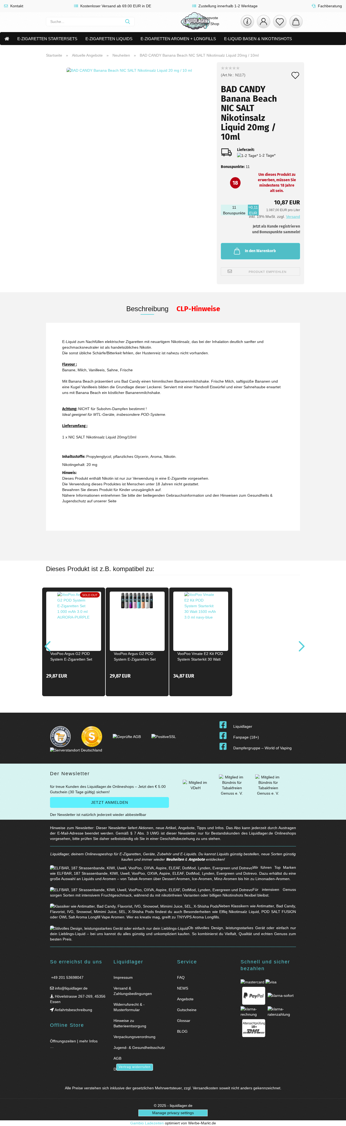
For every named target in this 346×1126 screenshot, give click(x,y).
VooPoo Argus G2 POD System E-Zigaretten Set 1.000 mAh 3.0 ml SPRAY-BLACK (136, 657)
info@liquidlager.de (71, 988)
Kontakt (16, 6)
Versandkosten (205, 1088)
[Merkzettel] (280, 21)
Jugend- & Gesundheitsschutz (139, 1047)
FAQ (181, 977)
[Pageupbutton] (335, 1118)
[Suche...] (127, 21)
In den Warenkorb (260, 251)
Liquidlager (242, 726)
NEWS (182, 988)
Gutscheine (187, 1010)
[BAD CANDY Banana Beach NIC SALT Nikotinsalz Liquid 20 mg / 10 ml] (129, 129)
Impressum (123, 977)
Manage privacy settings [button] (173, 1113)
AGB (117, 1058)
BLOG (182, 1031)
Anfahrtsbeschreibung (73, 1010)
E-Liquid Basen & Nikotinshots (258, 38)
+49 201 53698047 (67, 977)
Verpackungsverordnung (134, 1037)
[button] (263, 21)
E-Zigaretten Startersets (47, 38)
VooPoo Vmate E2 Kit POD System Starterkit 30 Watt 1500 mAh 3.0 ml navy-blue (200, 657)
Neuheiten (175, 859)
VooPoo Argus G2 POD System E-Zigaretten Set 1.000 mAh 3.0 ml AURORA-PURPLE (71, 657)
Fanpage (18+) (246, 737)
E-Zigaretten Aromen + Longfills (178, 38)
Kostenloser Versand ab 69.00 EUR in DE (115, 6)
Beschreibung (147, 309)
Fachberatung (329, 6)
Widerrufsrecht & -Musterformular (129, 1007)
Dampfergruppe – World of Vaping (262, 748)
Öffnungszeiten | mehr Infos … (74, 1044)
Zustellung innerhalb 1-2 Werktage (227, 6)
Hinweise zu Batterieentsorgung (130, 1023)
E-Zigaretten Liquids (108, 38)
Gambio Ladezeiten (147, 1123)
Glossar (183, 1020)
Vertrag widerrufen (135, 1067)
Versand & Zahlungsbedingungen (133, 991)
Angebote (196, 859)
